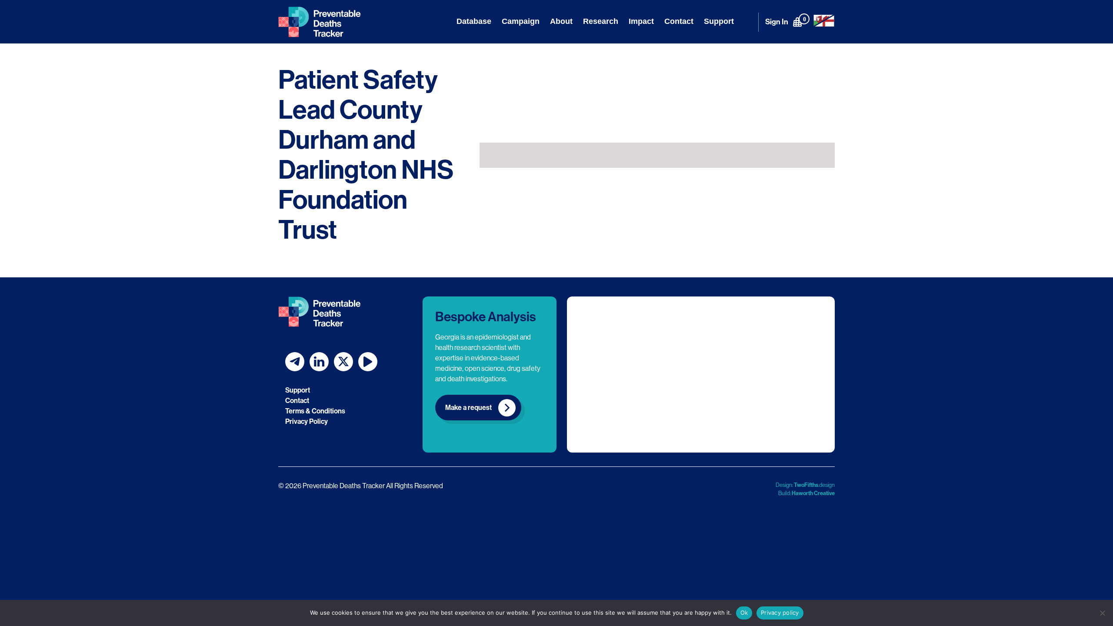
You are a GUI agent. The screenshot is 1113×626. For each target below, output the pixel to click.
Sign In (776, 22)
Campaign (521, 21)
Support (719, 21)
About (561, 21)
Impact (641, 21)
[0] (797, 22)
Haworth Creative (813, 493)
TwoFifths (806, 485)
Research (600, 21)
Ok (744, 612)
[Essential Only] (1102, 613)
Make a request (468, 407)
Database (474, 21)
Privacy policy (780, 612)
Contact (678, 21)
